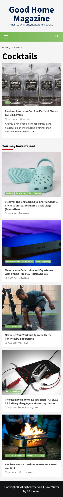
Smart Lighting (43, 261)
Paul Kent (27, 119)
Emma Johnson (28, 472)
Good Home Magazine (31, 14)
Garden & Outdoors (15, 456)
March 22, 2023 (13, 119)
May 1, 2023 (12, 407)
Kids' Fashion (35, 193)
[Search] (57, 36)
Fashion (9, 193)
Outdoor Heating (35, 456)
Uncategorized (13, 391)
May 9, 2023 (12, 343)
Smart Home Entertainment (19, 261)
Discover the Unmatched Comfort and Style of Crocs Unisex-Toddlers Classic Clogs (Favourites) (31, 205)
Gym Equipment (13, 326)
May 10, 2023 (12, 278)
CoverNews (51, 486)
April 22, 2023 (13, 472)
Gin (7, 102)
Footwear (21, 193)
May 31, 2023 (12, 213)
